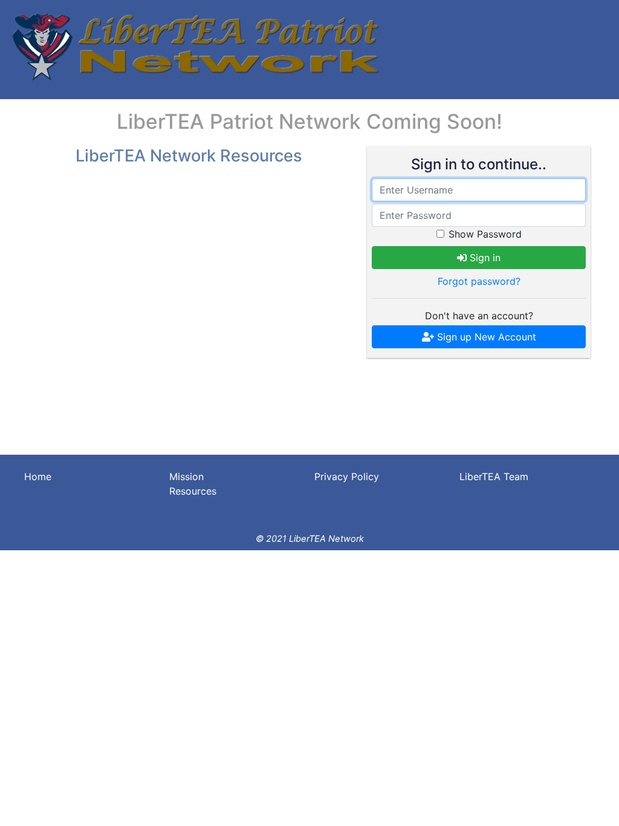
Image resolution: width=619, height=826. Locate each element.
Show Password (485, 234)
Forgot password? (479, 281)
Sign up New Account (485, 337)
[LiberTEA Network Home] (194, 47)
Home (37, 476)
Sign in (484, 258)
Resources (192, 491)
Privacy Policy (346, 476)
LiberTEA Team (493, 476)
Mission (186, 476)
